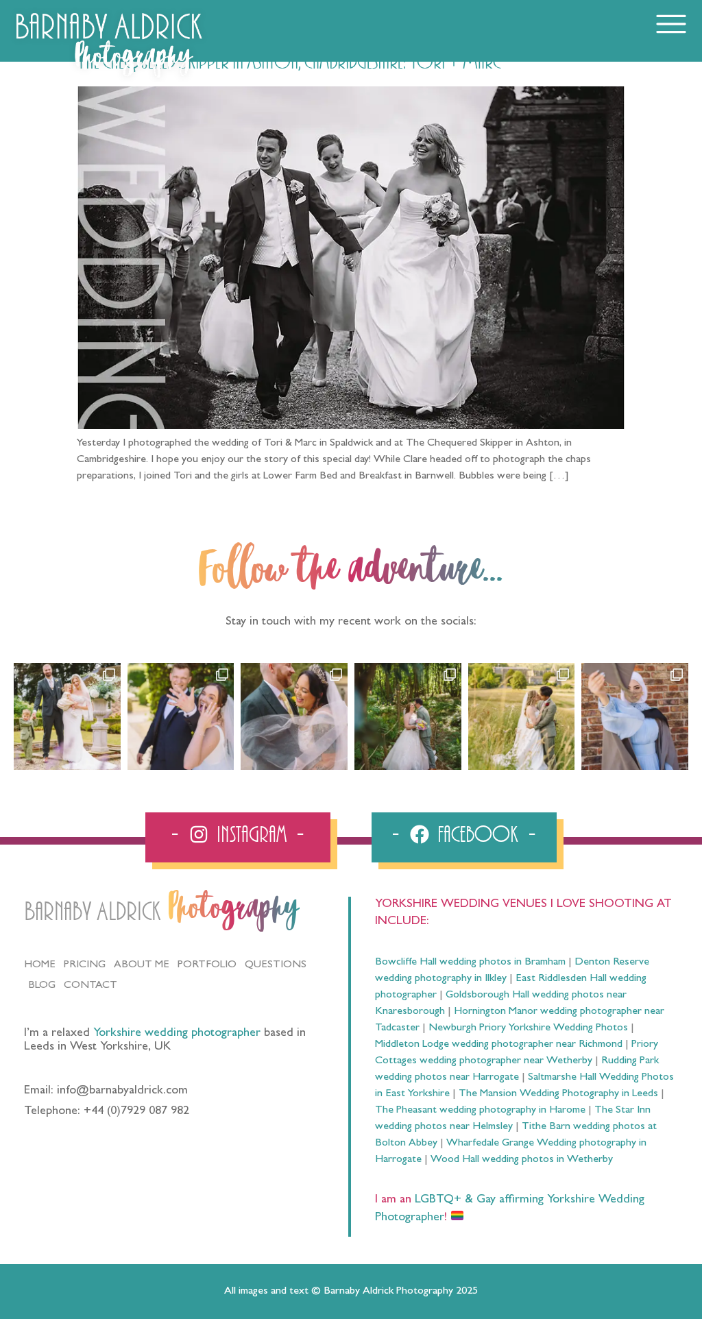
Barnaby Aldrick (92, 912)
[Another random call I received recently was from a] (634, 716)
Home (40, 965)
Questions (275, 965)
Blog (42, 985)
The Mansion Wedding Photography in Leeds (558, 1094)
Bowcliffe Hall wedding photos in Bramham (470, 962)
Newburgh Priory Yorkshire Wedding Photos (528, 1028)
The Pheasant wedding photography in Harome (480, 1110)
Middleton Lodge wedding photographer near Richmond (498, 1044)
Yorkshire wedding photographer (177, 1034)
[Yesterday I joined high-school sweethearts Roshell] (407, 716)
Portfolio (207, 965)
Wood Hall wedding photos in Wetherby (522, 1159)
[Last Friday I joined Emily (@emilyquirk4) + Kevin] (521, 716)
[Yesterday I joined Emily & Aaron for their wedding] (67, 716)
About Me (141, 965)
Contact (90, 985)
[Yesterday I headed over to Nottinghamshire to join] (294, 716)
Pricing (85, 965)
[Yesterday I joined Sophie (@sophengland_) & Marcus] (181, 716)
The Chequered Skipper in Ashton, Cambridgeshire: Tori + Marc (289, 62)
